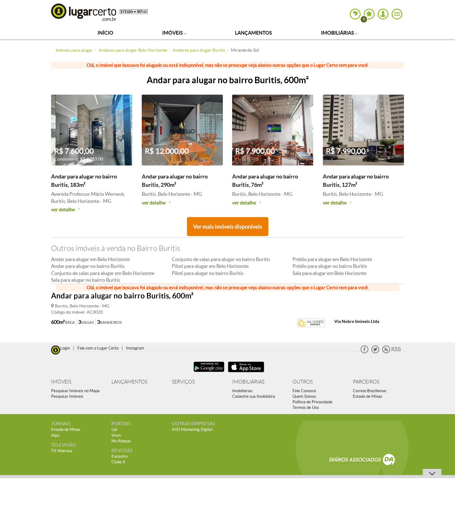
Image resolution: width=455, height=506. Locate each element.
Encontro (119, 456)
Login (65, 348)
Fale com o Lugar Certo (98, 348)
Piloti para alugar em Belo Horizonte (210, 266)
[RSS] (391, 351)
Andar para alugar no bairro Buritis (88, 266)
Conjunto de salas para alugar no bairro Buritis (221, 259)
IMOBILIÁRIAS (248, 381)
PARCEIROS (366, 381)
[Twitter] (375, 351)
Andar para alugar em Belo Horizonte (90, 259)
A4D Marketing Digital (192, 429)
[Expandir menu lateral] (397, 14)
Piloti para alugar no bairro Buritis (208, 273)
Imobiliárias (338, 33)
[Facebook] (364, 351)
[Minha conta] (383, 14)
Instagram (135, 348)
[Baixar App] (209, 373)
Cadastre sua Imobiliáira (253, 396)
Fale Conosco (304, 390)
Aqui (55, 435)
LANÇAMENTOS (129, 381)
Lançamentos (253, 33)
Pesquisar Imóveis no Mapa (75, 390)
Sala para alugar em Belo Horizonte (329, 273)
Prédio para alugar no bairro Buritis (329, 266)
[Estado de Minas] (134, 11)
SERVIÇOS (183, 381)
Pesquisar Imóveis (67, 396)
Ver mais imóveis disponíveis (227, 226)
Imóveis (173, 33)
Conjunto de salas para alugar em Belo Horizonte (102, 273)
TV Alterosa (61, 450)
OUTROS (302, 381)
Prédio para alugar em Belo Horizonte (332, 259)
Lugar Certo (84, 12)
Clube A (118, 462)
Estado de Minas (367, 396)
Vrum (116, 435)
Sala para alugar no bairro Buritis (85, 280)
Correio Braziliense (369, 390)
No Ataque (121, 441)
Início (105, 33)
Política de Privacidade (312, 402)
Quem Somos (304, 396)
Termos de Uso (305, 407)
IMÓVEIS (61, 381)
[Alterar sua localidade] (355, 14)
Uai (114, 429)
